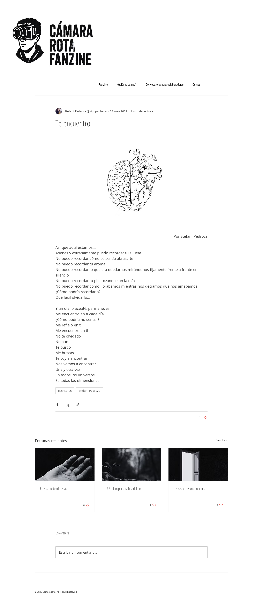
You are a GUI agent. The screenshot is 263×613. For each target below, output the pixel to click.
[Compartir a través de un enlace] (78, 405)
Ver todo (222, 440)
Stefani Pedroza (89, 391)
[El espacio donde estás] (65, 464)
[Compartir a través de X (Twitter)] (67, 405)
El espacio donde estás (53, 488)
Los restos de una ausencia (189, 488)
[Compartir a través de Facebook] (57, 405)
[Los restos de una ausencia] (198, 464)
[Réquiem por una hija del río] (131, 464)
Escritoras (65, 391)
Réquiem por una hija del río (124, 488)
